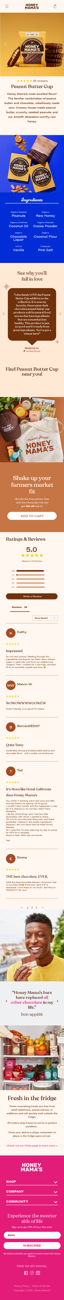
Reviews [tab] (17, 607)
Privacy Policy (21, 1286)
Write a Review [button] (32, 596)
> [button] (42, 907)
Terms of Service (41, 1286)
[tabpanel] (32, 44)
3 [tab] (35, 72)
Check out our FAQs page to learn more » (32, 1145)
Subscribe (32, 1245)
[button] (7, 6)
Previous (5, 44)
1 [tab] (29, 72)
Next (59, 44)
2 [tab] (32, 72)
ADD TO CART (32, 516)
